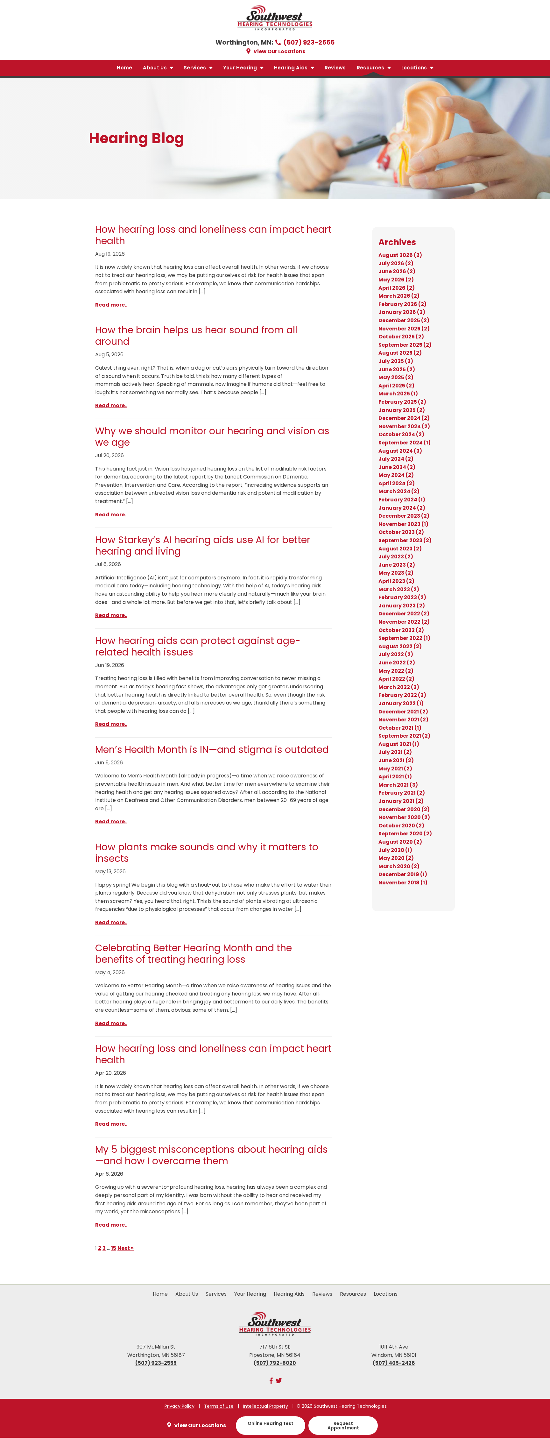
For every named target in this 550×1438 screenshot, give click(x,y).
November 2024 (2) (404, 426)
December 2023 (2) (403, 516)
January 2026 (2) (401, 312)
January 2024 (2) (401, 508)
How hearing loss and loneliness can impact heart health (213, 235)
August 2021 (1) (398, 744)
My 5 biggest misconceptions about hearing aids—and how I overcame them (211, 1155)
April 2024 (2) (396, 483)
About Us (155, 67)
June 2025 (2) (396, 369)
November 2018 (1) (402, 882)
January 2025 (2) (401, 410)
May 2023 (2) (395, 573)
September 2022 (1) (404, 638)
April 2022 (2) (396, 679)
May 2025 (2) (395, 377)
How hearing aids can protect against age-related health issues (197, 646)
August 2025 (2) (400, 353)
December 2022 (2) (403, 613)
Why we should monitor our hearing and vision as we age (212, 436)
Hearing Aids (291, 67)
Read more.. (111, 304)
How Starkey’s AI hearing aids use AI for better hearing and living (202, 545)
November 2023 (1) (403, 524)
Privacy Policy (179, 1406)
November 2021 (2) (403, 719)
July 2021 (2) (395, 752)
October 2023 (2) (401, 532)
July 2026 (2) (395, 263)
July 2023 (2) (395, 556)
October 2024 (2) (401, 434)
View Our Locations (278, 51)
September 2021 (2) (404, 736)
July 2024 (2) (395, 459)
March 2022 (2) (398, 687)
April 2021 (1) (395, 776)
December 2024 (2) (404, 418)
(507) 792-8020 (275, 1363)
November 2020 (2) (404, 817)
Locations (414, 67)
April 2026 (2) (396, 288)
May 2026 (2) (396, 279)
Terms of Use (219, 1406)
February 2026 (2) (402, 304)
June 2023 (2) (396, 565)
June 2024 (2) (396, 467)
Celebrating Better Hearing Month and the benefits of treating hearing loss (193, 953)
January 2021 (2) (401, 801)
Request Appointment (343, 1425)
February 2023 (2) (402, 597)
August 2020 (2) (400, 842)
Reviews (335, 67)
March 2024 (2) (399, 491)
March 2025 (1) (398, 393)
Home (124, 67)
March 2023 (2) (398, 589)
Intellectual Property (265, 1406)
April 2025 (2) (396, 385)
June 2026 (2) (396, 271)
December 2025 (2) (403, 320)
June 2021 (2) (396, 760)
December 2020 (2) (404, 809)
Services (196, 67)
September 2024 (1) (404, 442)
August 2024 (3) (400, 451)
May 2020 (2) (396, 858)
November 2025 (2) (404, 328)
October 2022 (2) (401, 630)
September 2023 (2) (405, 540)
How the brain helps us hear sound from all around (196, 335)
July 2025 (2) (395, 361)
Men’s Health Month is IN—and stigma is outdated (212, 749)
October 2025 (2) (401, 336)
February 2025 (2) (402, 402)
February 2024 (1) (401, 499)
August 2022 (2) (400, 646)
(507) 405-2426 (394, 1363)
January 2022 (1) (401, 703)
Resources (371, 67)
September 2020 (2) (405, 833)
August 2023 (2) (400, 548)
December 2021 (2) (403, 711)
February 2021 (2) (401, 793)
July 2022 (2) (395, 654)
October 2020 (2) (401, 825)
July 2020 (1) (395, 850)
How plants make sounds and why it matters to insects (206, 852)
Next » (125, 1248)
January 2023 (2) (401, 605)
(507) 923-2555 (308, 42)
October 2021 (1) (399, 728)
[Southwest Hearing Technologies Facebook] (271, 1382)
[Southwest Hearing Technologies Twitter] (279, 1382)
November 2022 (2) (404, 622)
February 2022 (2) (402, 695)
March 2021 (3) (398, 785)
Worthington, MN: (244, 42)
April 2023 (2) (396, 581)
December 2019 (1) (402, 874)
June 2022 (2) (396, 662)
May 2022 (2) (395, 671)
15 (113, 1248)
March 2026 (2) (399, 296)
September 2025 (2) (405, 345)
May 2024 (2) (396, 475)
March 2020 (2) (399, 866)
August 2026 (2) (400, 255)
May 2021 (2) (395, 768)
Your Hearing (240, 67)
